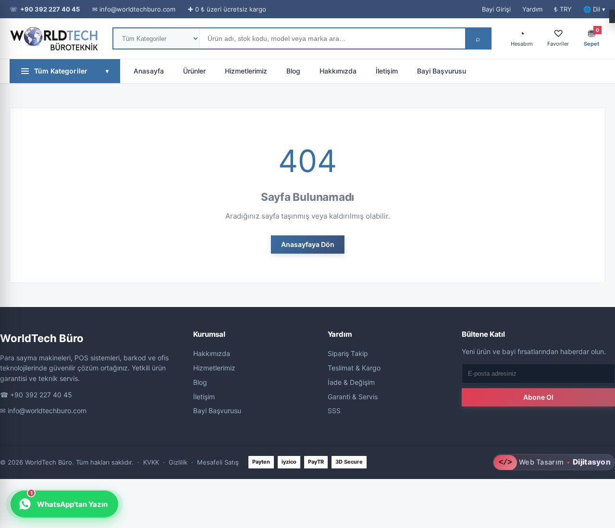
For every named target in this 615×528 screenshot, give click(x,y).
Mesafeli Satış (218, 462)
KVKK (151, 462)
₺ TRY (563, 9)
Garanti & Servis (353, 397)
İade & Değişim (351, 382)
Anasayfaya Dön (307, 244)
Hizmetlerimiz (246, 71)
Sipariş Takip (348, 353)
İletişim (387, 71)
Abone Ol (538, 397)
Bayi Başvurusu (441, 71)
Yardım (532, 9)
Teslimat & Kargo (354, 368)
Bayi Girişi (496, 9)
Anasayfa (149, 71)
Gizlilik (178, 462)
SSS (334, 410)
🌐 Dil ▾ (594, 9)
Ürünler (194, 71)
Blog (293, 71)
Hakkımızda (338, 71)
